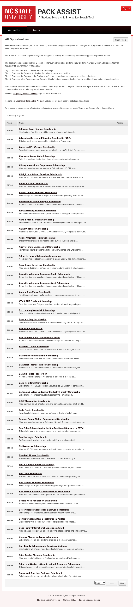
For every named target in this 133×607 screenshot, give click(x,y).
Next (122, 583)
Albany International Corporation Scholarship (42, 165)
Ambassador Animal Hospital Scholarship (40, 201)
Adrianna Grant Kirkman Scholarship (37, 128)
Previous (111, 583)
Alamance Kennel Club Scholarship (37, 156)
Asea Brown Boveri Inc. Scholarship (37, 264)
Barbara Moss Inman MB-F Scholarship (38, 355)
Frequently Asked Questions (25, 93)
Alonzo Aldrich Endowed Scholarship (38, 192)
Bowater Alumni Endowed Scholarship (38, 536)
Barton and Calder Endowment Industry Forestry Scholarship (49, 391)
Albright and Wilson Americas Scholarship (40, 174)
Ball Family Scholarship (31, 328)
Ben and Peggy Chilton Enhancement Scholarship (44, 419)
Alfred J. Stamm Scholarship (33, 183)
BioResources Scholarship (32, 446)
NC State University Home (48, 599)
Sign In (126, 8)
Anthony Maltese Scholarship (33, 228)
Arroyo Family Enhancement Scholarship (39, 246)
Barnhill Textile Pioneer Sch (33, 373)
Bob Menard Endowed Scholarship (36, 482)
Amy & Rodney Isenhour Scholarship (37, 210)
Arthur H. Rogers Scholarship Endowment (40, 255)
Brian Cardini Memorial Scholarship (37, 554)
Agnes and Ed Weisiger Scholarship (37, 147)
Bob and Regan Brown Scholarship (36, 464)
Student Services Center (89, 599)
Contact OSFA (69, 599)
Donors (36, 30)
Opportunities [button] (14, 30)
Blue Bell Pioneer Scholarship (34, 455)
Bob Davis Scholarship (30, 473)
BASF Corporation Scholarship (34, 400)
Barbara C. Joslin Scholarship (34, 346)
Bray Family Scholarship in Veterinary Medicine (43, 545)
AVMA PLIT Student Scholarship (35, 301)
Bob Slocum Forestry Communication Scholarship (44, 491)
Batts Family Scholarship (31, 409)
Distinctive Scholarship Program (30, 100)
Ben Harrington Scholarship (33, 437)
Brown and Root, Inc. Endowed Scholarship (41, 573)
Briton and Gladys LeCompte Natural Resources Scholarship (49, 564)
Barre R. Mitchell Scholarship (33, 382)
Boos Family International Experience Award (41, 527)
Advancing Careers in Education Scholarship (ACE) (45, 138)
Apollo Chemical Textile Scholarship (37, 237)
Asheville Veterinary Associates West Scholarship (44, 283)
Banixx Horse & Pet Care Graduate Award (39, 337)
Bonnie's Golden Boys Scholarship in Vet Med (42, 518)
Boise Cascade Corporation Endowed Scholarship (44, 509)
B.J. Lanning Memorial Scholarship (37, 310)
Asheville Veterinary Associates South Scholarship (44, 273)
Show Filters (120, 39)
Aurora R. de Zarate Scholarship (35, 292)
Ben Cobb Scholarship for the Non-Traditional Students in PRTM (51, 428)
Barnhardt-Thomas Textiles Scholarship (39, 364)
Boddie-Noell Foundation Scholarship (38, 500)
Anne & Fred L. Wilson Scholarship (36, 219)
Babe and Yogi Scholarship (32, 319)
